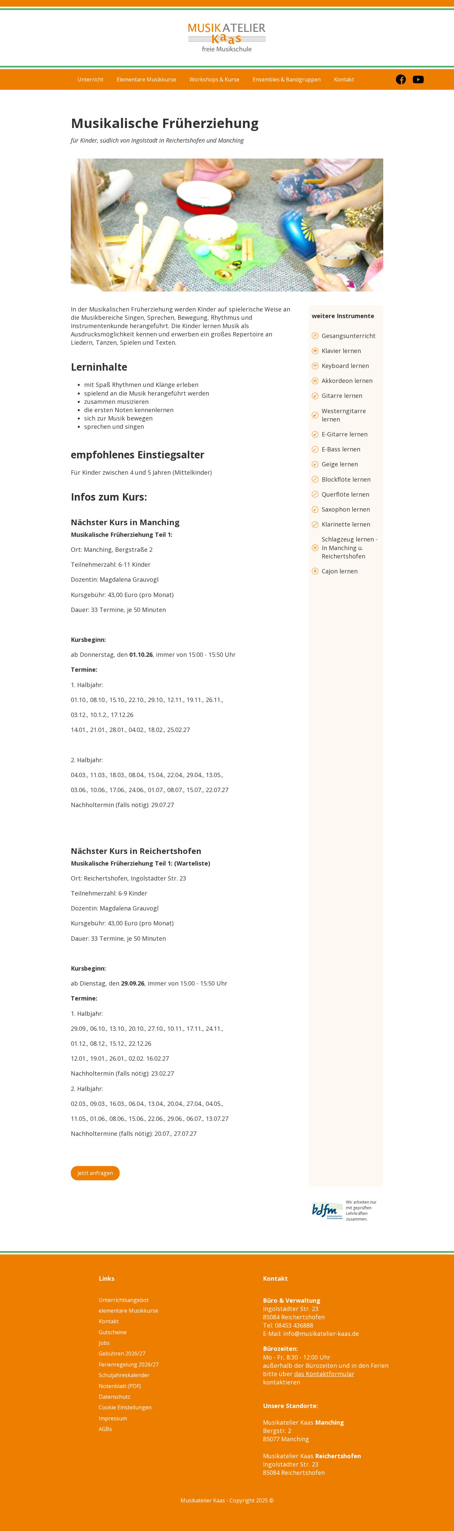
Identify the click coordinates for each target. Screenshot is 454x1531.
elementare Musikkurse (128, 1310)
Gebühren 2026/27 (122, 1353)
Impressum (113, 1418)
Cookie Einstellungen (125, 1407)
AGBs (105, 1429)
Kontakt (344, 79)
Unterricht (90, 79)
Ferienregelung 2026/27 (129, 1364)
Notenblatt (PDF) (120, 1386)
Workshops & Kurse (214, 79)
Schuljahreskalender (124, 1375)
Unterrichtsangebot (124, 1300)
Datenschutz (114, 1396)
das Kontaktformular (324, 1374)
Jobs (104, 1343)
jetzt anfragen (95, 1173)
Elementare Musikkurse (146, 79)
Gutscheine (113, 1332)
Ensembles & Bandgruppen (287, 79)
